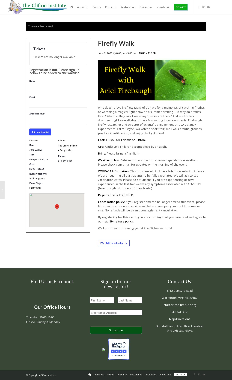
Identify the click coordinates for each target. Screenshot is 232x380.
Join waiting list (40, 132)
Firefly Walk (35, 187)
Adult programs (37, 178)
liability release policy (118, 221)
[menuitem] (71, 7)
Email (32, 97)
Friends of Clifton (133, 140)
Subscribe (116, 330)
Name (32, 80)
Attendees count (37, 113)
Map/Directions (179, 319)
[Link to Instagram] (203, 7)
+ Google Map (65, 150)
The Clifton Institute (67, 145)
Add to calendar (114, 243)
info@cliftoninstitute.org (179, 305)
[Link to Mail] (208, 7)
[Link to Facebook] (198, 7)
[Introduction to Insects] (2, 190)
